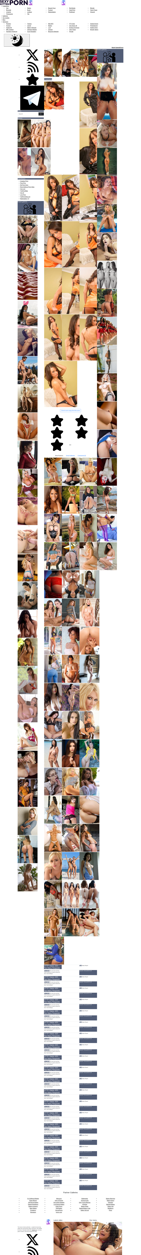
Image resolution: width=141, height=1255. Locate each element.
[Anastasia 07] (70, 244)
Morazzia (59, 1221)
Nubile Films (94, 27)
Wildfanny (110, 1231)
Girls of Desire (59, 1223)
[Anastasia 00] (96, 104)
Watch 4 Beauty (31, 27)
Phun (110, 1233)
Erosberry (33, 1233)
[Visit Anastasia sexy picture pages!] (54, 95)
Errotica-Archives (74, 27)
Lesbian (29, 12)
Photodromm (94, 25)
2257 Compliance (114, 1253)
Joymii (29, 25)
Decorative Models (59, 1225)
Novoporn (33, 1235)
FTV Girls (72, 23)
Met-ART (50, 23)
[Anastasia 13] (70, 337)
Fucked (50, 10)
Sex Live (22, 189)
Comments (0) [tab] (82, 455)
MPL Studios (10, 29)
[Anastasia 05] (88, 198)
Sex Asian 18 (73, 25)
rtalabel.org (34, 1252)
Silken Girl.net (85, 1233)
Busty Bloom (33, 1223)
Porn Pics (23, 183)
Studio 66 (9, 27)
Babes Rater (84, 1229)
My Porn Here (24, 185)
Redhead (72, 12)
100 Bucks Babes (33, 1225)
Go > (41, 114)
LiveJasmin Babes (59, 1227)
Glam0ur (110, 1225)
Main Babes (33, 1231)
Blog (4, 20)
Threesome (9, 14)
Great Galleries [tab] (70, 455)
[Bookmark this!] (32, 79)
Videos (94, 1245)
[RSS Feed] (32, 67)
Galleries (5, 16)
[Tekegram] (32, 97)
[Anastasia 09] (53, 291)
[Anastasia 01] (96, 151)
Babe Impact (110, 1223)
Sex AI (22, 193)
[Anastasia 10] (70, 291)
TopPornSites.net (25, 196)
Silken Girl (110, 1229)
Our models (6, 18)
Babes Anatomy (33, 1229)
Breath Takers (94, 29)
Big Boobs (72, 8)
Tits (28, 14)
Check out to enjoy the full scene (70, 410)
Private (71, 31)
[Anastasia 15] (53, 384)
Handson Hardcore (11, 31)
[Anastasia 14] (88, 337)
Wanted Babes (110, 1227)
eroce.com (59, 1235)
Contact (94, 1250)
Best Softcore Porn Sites (27, 187)
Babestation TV (24, 198)
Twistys (29, 23)
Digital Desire (94, 23)
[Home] (33, 2)
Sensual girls (85, 1223)
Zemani (50, 29)
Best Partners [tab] (59, 455)
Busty (29, 10)
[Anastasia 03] (53, 198)
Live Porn (23, 195)
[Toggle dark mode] (17, 40)
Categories (6, 6)
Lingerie (8, 12)
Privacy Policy (113, 1250)
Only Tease (72, 29)
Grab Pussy (59, 1229)
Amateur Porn (24, 181)
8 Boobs (84, 1227)
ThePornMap (24, 191)
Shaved (92, 12)
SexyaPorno (59, 1233)
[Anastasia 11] (88, 291)
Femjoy (8, 25)
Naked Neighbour (33, 1227)
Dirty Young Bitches (84, 1225)
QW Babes (59, 1231)
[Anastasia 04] (70, 198)
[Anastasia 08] (88, 244)
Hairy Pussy (93, 10)
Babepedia (85, 1221)
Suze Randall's (31, 31)
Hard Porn (72, 10)
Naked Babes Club (84, 1231)
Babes (29, 8)
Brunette (8, 10)
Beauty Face (52, 8)
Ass (7, 8)
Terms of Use (96, 1253)
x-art (49, 27)
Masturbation (52, 12)
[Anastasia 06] (53, 244)
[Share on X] (32, 55)
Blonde (92, 8)
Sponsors (5, 22)
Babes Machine (110, 1221)
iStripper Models (32, 29)
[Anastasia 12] (53, 337)
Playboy (8, 23)
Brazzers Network (53, 31)
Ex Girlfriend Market (33, 1221)
